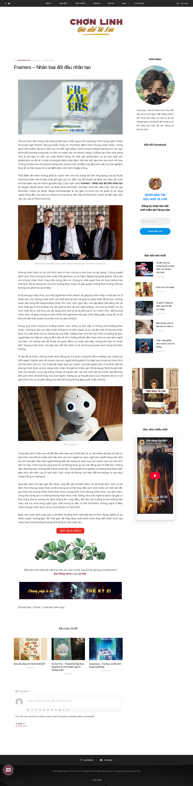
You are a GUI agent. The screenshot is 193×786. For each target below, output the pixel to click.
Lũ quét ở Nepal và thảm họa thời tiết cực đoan (164, 306)
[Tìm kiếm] (178, 3)
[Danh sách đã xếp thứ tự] (44, 710)
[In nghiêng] (32, 710)
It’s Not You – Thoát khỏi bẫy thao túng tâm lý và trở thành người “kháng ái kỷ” (68, 667)
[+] (67, 710)
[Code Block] (56, 710)
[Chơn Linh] (96, 27)
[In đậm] (28, 710)
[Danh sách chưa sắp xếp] (48, 710)
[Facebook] (7, 86)
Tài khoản (139, 3)
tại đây (82, 573)
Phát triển (80, 3)
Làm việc (63, 3)
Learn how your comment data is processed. (74, 716)
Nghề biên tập (24, 60)
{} (63, 710)
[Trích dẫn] (52, 710)
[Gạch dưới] (36, 710)
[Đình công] (40, 710)
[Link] (60, 710)
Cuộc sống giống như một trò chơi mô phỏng (165, 343)
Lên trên (97, 780)
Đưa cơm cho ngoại (165, 287)
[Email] (7, 93)
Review (96, 3)
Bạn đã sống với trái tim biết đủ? (29, 664)
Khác (124, 3)
